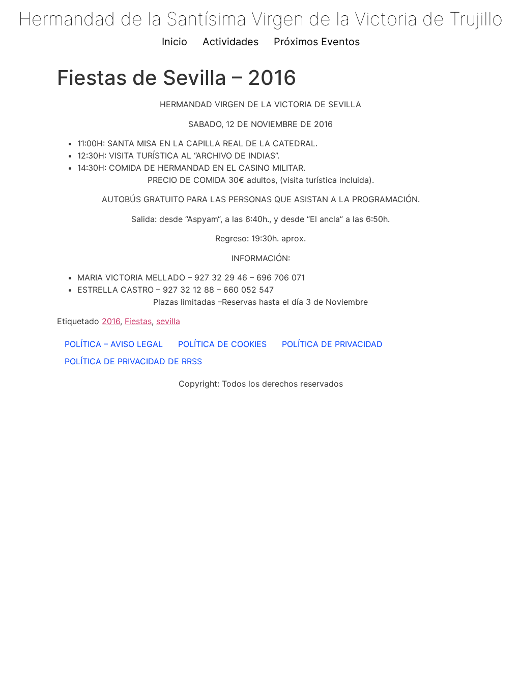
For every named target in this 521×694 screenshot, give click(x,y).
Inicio (174, 42)
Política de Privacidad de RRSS (133, 361)
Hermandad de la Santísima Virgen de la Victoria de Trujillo (260, 19)
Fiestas (138, 321)
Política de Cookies (222, 344)
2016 (111, 321)
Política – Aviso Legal (114, 344)
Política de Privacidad (332, 344)
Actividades (230, 42)
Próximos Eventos (317, 42)
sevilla (168, 321)
